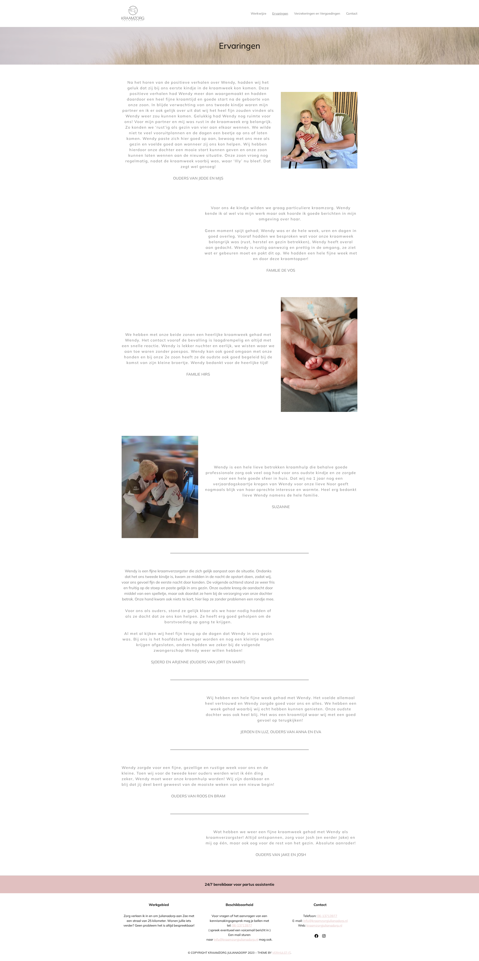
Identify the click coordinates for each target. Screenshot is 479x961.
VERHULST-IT (281, 952)
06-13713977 (242, 925)
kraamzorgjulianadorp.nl (324, 925)
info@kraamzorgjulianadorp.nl (236, 939)
